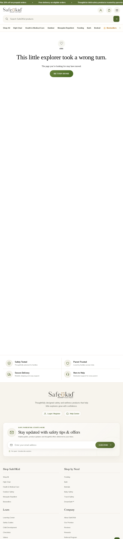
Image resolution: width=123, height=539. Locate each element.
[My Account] (100, 10)
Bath (89, 28)
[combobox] (61, 18)
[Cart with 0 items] (109, 10)
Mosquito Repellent (66, 28)
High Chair (17, 28)
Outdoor (51, 28)
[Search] (116, 19)
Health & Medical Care (34, 28)
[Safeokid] (12, 10)
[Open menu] (117, 10)
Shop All (6, 28)
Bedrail (97, 28)
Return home (61, 73)
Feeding (80, 28)
